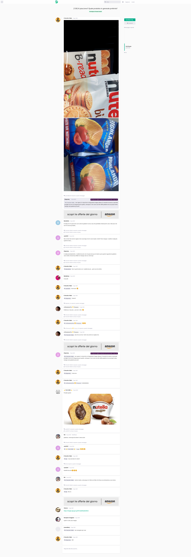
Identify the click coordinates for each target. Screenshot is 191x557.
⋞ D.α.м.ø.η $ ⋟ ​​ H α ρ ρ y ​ (74, 323)
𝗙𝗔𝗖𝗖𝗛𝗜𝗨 (71, 449)
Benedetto (68, 269)
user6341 (68, 288)
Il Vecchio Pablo (70, 202)
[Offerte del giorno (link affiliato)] (91, 218)
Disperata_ (68, 298)
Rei (66, 459)
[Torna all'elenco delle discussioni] (2, 2)
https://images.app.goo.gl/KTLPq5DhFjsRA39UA (76, 511)
